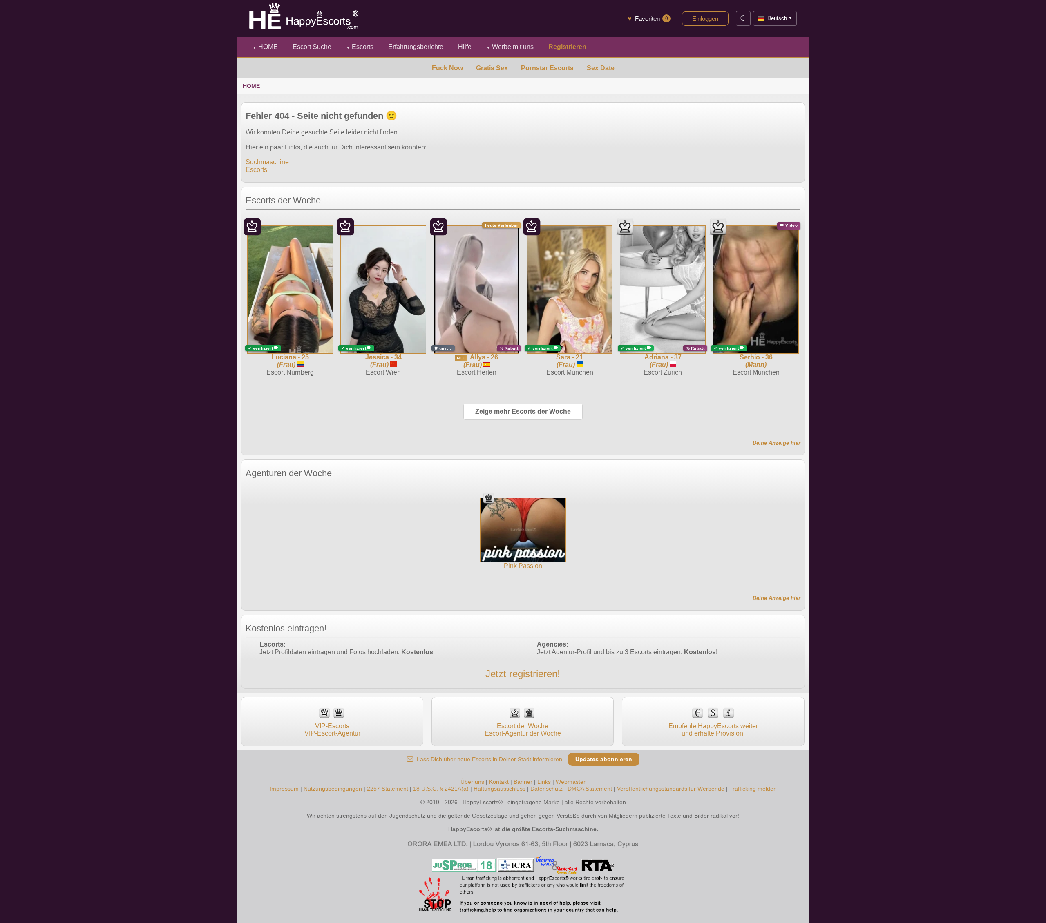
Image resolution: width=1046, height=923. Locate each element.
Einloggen (705, 18)
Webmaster (571, 781)
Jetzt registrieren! (522, 673)
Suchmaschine (267, 161)
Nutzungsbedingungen (333, 788)
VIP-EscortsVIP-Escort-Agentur (332, 729)
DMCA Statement (590, 788)
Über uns (472, 781)
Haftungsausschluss (499, 788)
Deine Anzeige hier (776, 443)
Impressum (284, 788)
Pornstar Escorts (547, 68)
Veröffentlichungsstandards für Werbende (670, 788)
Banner (523, 781)
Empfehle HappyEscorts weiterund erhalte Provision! (713, 729)
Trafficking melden (753, 788)
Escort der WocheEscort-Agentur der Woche (523, 729)
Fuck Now (447, 68)
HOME (265, 46)
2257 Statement (387, 788)
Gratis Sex (492, 68)
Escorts (359, 46)
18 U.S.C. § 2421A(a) (441, 788)
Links (544, 781)
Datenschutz (546, 788)
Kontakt (499, 781)
